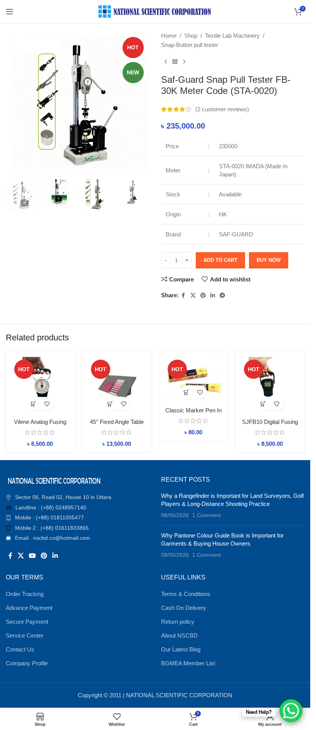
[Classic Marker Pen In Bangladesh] (193, 380)
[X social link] (193, 295)
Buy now (269, 260)
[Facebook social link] (183, 295)
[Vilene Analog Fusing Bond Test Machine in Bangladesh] (40, 385)
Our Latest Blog (180, 649)
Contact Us (20, 649)
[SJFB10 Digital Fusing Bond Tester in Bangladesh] (270, 385)
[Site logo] (155, 11)
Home (168, 35)
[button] (33, 403)
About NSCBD (179, 635)
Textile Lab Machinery (232, 35)
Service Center (25, 635)
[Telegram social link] (222, 295)
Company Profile (27, 663)
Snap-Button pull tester (189, 45)
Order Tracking (25, 594)
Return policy (177, 621)
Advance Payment (29, 607)
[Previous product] (165, 62)
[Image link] (54, 480)
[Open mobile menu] (9, 11)
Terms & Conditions (185, 594)
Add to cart (220, 260)
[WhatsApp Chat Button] (291, 710)
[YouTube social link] (32, 556)
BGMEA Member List (188, 663)
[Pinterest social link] (203, 295)
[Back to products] (175, 62)
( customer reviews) (222, 109)
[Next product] (184, 62)
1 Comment (206, 515)
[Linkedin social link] (212, 295)
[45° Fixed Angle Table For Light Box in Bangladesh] (117, 385)
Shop (190, 35)
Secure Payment (27, 621)
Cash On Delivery (183, 607)
